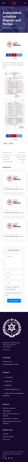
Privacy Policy (6, 439)
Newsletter (5, 434)
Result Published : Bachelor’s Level (13, 212)
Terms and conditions (8, 437)
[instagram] (11, 458)
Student (5, 143)
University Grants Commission (10, 418)
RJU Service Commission (9, 408)
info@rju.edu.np (6, 349)
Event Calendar (7, 411)
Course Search (9, 377)
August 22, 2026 (9, 187)
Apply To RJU (8, 381)
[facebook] (3, 458)
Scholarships (8, 385)
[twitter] (8, 458)
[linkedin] (5, 458)
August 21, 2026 (8, 210)
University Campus (7, 361)
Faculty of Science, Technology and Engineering (13, 394)
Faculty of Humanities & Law (12, 389)
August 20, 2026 (9, 234)
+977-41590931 (7, 347)
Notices (14, 28)
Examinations (7, 28)
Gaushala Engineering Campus (11, 364)
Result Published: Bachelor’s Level (13, 189)
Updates (11, 143)
